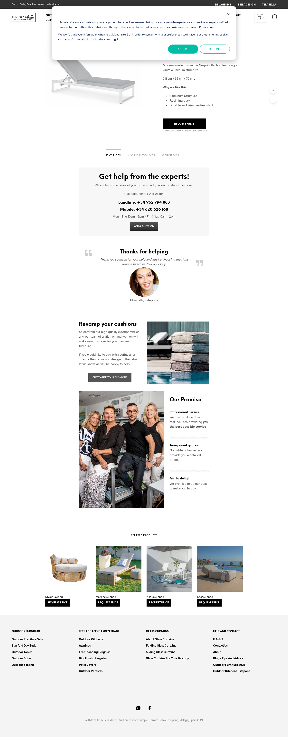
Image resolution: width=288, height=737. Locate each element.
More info (113, 155)
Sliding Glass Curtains (160, 652)
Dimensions (170, 155)
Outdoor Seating (23, 664)
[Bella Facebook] (149, 708)
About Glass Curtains (160, 639)
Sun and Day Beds (187, 131)
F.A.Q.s (218, 639)
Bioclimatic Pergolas (93, 658)
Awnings (85, 645)
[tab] (113, 153)
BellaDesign (247, 5)
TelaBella (269, 5)
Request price (184, 124)
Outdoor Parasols (90, 671)
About (217, 652)
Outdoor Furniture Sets (27, 639)
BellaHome (223, 5)
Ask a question (144, 226)
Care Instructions (141, 155)
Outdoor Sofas (21, 658)
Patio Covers (87, 664)
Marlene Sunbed (106, 597)
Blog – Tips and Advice (228, 658)
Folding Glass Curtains (161, 645)
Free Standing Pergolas (94, 652)
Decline (214, 49)
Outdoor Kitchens (91, 639)
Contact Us (220, 645)
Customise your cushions (109, 377)
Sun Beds (203, 131)
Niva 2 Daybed (54, 597)
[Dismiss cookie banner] (228, 14)
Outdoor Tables (22, 652)
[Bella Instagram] (138, 708)
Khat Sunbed (205, 597)
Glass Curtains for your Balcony (167, 658)
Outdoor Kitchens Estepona (231, 671)
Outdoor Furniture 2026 (229, 664)
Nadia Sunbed (155, 597)
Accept (183, 49)
